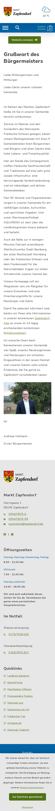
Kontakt (27, 752)
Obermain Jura (15, 703)
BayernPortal (15, 682)
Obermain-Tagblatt (18, 730)
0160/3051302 (19, 652)
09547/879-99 (18, 519)
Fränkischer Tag (16, 716)
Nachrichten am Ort (18, 709)
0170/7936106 (19, 634)
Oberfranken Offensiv (19, 689)
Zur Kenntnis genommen (27, 797)
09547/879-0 (17, 514)
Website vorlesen (23, 40)
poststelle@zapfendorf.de (26, 524)
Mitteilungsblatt (15, 333)
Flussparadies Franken (20, 696)
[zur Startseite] (17, 12)
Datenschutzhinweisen (32, 787)
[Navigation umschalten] (5, 28)
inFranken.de (14, 723)
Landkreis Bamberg (18, 676)
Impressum (27, 807)
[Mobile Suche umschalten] (17, 28)
